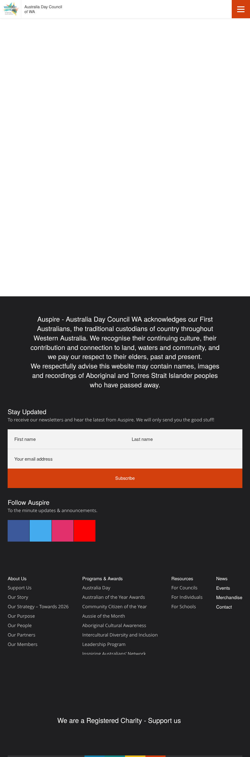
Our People (20, 626)
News (221, 578)
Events (14, 93)
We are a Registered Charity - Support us (120, 720)
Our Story (18, 597)
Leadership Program (104, 644)
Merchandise (229, 597)
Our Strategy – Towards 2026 (38, 607)
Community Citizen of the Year (114, 607)
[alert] (125, 136)
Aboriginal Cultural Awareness (114, 626)
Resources (182, 578)
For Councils (184, 588)
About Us (17, 578)
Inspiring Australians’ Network (114, 654)
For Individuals (186, 597)
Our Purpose (21, 616)
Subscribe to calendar (206, 174)
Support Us (19, 588)
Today (41, 111)
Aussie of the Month (103, 616)
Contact (224, 607)
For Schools (183, 607)
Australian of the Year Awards (113, 597)
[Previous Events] (11, 112)
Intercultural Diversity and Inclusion (120, 635)
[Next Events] (23, 112)
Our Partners (21, 635)
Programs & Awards (102, 578)
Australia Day (96, 588)
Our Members (23, 644)
